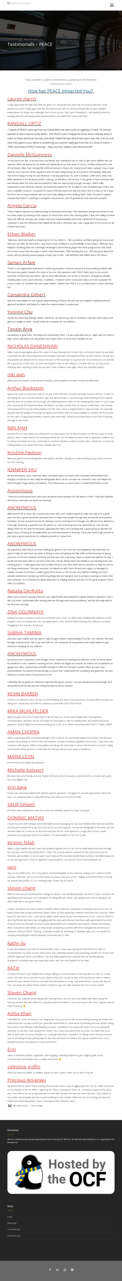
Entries (11, 1223)
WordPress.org (13, 1236)
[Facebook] (50, 1270)
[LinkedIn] (57, 1270)
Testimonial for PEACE (61, 83)
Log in (9, 1216)
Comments (13, 1229)
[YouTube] (65, 1270)
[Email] (72, 1270)
